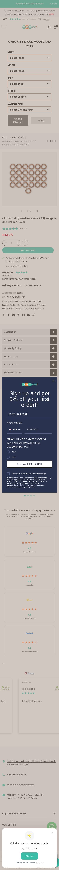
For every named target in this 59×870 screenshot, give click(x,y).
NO (13, 457)
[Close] (53, 381)
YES (14, 451)
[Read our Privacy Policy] (50, 478)
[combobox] (14, 430)
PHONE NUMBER (14, 422)
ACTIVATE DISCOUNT (29, 464)
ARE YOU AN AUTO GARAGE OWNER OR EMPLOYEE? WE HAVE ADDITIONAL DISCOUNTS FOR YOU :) (26, 443)
